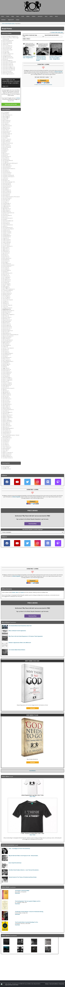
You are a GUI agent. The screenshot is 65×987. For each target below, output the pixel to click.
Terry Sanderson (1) (7, 431)
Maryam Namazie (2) (7, 320)
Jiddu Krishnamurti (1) (7, 273)
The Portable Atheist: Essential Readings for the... (26, 922)
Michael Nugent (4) (7, 325)
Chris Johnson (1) (6, 171)
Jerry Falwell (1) (6, 269)
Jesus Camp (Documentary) (15, 862)
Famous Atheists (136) (7, 47)
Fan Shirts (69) (6, 51)
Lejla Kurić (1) (5, 302)
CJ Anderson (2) (6, 159)
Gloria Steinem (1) (7, 236)
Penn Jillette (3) (6, 352)
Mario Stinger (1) (6, 313)
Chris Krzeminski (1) (7, 172)
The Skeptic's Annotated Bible (22, 890)
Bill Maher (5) (5, 149)
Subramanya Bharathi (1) (8, 428)
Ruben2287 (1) (6, 386)
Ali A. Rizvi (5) (5, 123)
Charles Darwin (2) (6, 167)
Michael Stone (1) (6, 329)
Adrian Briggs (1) (6, 117)
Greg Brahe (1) (6, 238)
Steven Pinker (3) (6, 424)
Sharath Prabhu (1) (7, 408)
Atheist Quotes (6, 935)
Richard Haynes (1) (7, 373)
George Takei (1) (6, 234)
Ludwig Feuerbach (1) (7, 307)
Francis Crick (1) (6, 222)
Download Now (32, 523)
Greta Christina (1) (6, 240)
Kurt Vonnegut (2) (6, 297)
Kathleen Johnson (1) (7, 293)
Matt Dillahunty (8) (7, 321)
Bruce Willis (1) (6, 157)
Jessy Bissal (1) (5, 271)
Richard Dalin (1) (6, 370)
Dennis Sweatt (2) (6, 466)
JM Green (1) (5, 254)
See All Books (32, 770)
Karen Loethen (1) (7, 291)
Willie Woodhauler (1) (7, 456)
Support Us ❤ (10, 19)
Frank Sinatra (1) (6, 223)
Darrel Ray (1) (5, 188)
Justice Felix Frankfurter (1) (8, 289)
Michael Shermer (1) (7, 328)
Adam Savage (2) (6, 116)
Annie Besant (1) (6, 135)
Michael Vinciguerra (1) (8, 330)
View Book (32, 708)
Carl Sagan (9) (5, 161)
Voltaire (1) (5, 451)
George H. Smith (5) (7, 232)
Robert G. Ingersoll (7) (7, 380)
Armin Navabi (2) (6, 136)
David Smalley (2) (6, 194)
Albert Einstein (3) (6, 120)
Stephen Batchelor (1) (7, 415)
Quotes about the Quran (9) (9, 70)
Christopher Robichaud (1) (8, 176)
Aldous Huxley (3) (6, 121)
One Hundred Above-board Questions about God (20, 625)
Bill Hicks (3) (5, 148)
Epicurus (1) (5, 216)
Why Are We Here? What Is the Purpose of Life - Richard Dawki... (24, 855)
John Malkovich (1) (7, 279)
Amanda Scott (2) (6, 128)
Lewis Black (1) (6, 303)
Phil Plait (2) (5, 356)
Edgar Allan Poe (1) (7, 208)
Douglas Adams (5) (6, 206)
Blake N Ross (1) (6, 153)
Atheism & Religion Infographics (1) (10, 36)
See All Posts (13, 622)
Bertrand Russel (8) (7, 147)
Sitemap (46, 983)
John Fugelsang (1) (6, 277)
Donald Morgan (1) (7, 203)
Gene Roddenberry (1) (8, 227)
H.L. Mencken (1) (6, 243)
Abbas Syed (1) (6, 113)
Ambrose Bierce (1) (7, 131)
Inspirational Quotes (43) (8, 57)
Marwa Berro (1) (6, 318)
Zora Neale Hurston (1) (8, 457)
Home (2, 16)
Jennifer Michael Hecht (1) (8, 265)
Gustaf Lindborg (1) (7, 242)
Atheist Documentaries (8, 845)
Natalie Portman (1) (7, 337)
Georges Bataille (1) (7, 235)
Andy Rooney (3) (6, 132)
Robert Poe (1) (6, 381)
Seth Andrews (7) (6, 403)
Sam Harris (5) (6, 396)
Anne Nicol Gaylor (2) (7, 133)
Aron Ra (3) (5, 137)
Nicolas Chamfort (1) (7, 341)
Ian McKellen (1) (6, 251)
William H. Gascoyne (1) (8, 452)
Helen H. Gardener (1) (7, 246)
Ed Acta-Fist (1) (6, 207)
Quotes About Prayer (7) (8, 65)
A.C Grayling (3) (6, 112)
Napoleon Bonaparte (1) (8, 336)
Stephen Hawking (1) (7, 420)
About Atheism (6, 622)
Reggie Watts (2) (6, 368)
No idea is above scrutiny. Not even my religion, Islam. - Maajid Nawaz (56, 58)
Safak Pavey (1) (6, 390)
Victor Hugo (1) (6, 449)
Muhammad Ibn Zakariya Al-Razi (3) (10, 334)
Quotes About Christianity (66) (9, 61)
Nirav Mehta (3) (6, 344)
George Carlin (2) (6, 230)
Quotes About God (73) (8, 63)
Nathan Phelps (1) (6, 338)
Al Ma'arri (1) (5, 119)
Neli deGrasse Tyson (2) (8, 340)
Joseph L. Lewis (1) (6, 285)
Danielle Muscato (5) (7, 186)
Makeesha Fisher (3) (7, 312)
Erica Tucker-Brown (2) (7, 218)
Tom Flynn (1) (5, 443)
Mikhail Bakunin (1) (7, 333)
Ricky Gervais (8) (6, 374)
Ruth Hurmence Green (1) (8, 388)
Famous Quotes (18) (7, 48)
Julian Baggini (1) (6, 287)
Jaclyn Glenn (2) (6, 257)
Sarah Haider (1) (6, 397)
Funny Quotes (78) (6, 55)
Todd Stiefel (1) (6, 441)
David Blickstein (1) (7, 190)
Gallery (27, 16)
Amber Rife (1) (6, 129)
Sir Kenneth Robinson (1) (8, 409)
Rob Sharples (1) (6, 376)
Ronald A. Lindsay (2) (7, 382)
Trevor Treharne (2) (7, 447)
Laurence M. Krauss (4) (8, 299)
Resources (40, 16)
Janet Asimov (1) (6, 261)
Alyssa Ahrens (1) (6, 127)
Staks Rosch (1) (6, 413)
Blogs (13, 16)
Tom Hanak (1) (6, 444)
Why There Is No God (32, 661)
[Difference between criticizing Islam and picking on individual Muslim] (42, 55)
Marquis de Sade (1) (7, 317)
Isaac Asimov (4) (6, 253)
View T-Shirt (32, 796)
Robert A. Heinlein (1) (7, 378)
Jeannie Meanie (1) (7, 263)
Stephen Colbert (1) (7, 416)
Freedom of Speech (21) (8, 53)
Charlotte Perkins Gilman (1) (9, 168)
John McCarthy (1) (6, 281)
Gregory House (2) (6, 239)
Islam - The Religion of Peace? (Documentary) (19, 848)
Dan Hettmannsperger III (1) (9, 182)
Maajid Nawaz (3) (7, 309)
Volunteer (3, 19)
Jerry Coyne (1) (6, 267)
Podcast (33, 16)
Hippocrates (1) (6, 247)
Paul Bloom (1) (6, 349)
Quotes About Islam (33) (8, 64)
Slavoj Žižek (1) (6, 411)
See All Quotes (14, 935)
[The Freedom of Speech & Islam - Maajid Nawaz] (29, 55)
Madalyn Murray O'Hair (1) (8, 310)
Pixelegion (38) (6, 467)
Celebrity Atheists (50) (7, 43)
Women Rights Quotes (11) (8, 73)
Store (46, 16)
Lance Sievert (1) (6, 298)
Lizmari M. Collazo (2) (7, 305)
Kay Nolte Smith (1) (7, 294)
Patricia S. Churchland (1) (8, 348)
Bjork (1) (4, 152)
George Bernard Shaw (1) (8, 228)
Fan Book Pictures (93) (7, 49)
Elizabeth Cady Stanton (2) (8, 212)
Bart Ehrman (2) (6, 144)
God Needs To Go (32, 715)
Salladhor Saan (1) (6, 393)
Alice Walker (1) (6, 124)
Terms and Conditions (53, 983)
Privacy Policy (61, 983)
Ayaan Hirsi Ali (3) (6, 141)
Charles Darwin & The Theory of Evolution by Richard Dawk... (23, 877)
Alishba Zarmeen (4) (7, 125)
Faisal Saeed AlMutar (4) (8, 220)
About (56, 16)
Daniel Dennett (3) (7, 183)
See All (16, 845)
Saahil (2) (4, 389)
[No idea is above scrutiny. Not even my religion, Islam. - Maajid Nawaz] (56, 55)
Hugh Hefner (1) (6, 249)
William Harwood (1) (7, 453)
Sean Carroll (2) (6, 400)
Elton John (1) (5, 214)
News (17, 16)
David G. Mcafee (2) (7, 191)
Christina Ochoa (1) (7, 174)
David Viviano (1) (6, 195)
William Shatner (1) (7, 455)
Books (51, 16)
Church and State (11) (7, 45)
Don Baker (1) (6, 202)
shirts (17, 592)
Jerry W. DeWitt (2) (7, 270)
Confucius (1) (5, 178)
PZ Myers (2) (5, 346)
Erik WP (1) (5, 219)
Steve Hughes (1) (6, 423)
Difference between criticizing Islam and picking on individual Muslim (41, 58)
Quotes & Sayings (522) (7, 60)
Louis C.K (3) (5, 306)
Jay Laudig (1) (5, 262)
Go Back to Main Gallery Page (57, 32)
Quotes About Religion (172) (9, 67)
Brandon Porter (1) (7, 156)
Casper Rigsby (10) (6, 164)
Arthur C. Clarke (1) (7, 139)
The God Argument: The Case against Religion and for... (28, 901)
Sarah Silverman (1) (7, 398)
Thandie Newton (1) (7, 432)
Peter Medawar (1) (7, 354)
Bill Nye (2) (5, 151)
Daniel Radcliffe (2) (7, 184)
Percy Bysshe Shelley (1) (8, 353)
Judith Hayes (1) (6, 286)
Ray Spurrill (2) (6, 365)
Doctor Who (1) (6, 200)
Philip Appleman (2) (7, 357)
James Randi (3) (6, 259)
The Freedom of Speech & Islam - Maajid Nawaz (29, 57)
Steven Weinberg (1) (7, 425)
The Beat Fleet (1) (6, 433)
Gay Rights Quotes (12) (7, 56)
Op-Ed (22, 16)
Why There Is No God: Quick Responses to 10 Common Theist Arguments (26, 636)
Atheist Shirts (5, 776)
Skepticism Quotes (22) (8, 72)
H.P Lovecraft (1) (6, 245)
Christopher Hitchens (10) (8, 175)
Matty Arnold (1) (6, 322)
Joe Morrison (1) (6, 275)
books (13, 592)
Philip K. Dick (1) (6, 358)
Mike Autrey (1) (6, 332)
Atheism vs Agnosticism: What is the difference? (20, 642)
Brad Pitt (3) (5, 155)
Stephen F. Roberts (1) (7, 417)
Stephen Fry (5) (6, 419)
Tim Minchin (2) (6, 440)
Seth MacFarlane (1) (7, 404)
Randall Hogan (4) (6, 364)
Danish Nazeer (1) (6, 187)
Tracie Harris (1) (6, 445)
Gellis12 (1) (5, 226)
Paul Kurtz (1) (5, 350)
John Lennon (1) (6, 278)
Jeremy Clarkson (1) (7, 266)
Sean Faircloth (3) (6, 401)
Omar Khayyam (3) (7, 345)
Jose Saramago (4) (6, 283)
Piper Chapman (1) (7, 360)
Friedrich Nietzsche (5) (8, 224)
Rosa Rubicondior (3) (7, 384)
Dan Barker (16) (6, 180)
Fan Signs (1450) (6, 52)
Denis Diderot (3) (6, 199)
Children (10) (5, 44)
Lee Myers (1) (5, 301)
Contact (17, 19)
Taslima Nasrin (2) (6, 429)
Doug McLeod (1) (6, 204)
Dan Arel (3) (5, 179)
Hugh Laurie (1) (6, 250)
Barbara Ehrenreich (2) (8, 143)
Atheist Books (5, 887)
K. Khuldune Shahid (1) (8, 290)
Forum (7, 16)
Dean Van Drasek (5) (7, 198)
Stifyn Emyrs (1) (6, 427)
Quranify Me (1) (6, 362)
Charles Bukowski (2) (7, 166)
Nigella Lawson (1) (6, 342)
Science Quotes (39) (7, 71)
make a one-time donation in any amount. (44, 84)
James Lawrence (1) (7, 258)
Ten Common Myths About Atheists (17, 649)
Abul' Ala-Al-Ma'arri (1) (7, 115)
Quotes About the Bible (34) (9, 68)
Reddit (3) (5, 366)
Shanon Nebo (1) (6, 407)
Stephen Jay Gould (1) (7, 421)
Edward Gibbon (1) (7, 211)
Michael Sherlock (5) (7, 326)
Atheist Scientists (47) (7, 41)
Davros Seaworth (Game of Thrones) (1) (11, 196)
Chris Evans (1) (6, 170)
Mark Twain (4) (6, 315)
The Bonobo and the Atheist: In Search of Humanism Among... (29, 911)
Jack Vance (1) (6, 255)
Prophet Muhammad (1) (8, 361)
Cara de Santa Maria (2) (8, 160)
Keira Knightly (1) (6, 295)
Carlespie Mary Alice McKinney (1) (10, 163)
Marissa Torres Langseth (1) (8, 314)
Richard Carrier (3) (7, 369)
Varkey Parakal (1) (6, 448)
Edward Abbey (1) (6, 210)
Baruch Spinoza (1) (7, 145)
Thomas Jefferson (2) (7, 437)
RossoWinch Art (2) (7, 468)
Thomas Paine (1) (6, 439)
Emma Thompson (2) (7, 215)
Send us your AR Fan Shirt (11, 104)
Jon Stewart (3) (6, 282)
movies (22, 592)
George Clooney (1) (7, 231)
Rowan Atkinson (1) (7, 385)
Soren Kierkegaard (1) (7, 412)
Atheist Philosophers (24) (8, 40)
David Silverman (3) (7, 192)
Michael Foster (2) (6, 323)
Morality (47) (5, 59)
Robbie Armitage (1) (7, 377)
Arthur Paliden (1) (6, 140)
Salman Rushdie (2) (7, 395)
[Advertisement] (32, 966)
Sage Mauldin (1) (6, 392)
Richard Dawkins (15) (7, 372)
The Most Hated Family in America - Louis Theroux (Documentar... (24, 870)
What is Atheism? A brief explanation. (17, 630)
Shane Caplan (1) (6, 405)
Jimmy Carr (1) (6, 274)
